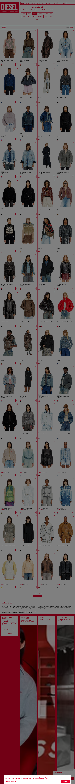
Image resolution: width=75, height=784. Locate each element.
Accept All (65, 781)
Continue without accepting (10, 781)
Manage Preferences (28, 778)
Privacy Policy (38, 778)
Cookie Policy (45, 778)
